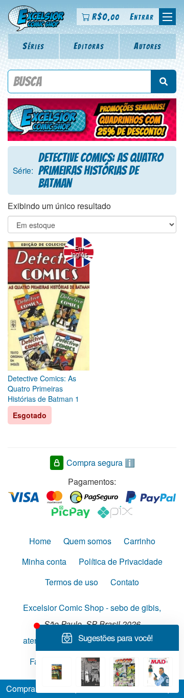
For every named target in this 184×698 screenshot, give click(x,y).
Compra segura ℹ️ (100, 462)
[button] (167, 16)
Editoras (89, 46)
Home (40, 541)
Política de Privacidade (121, 561)
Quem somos (87, 541)
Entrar (142, 17)
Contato (124, 582)
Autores (148, 46)
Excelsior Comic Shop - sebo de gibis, (92, 607)
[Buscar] (163, 81)
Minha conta (44, 561)
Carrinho (139, 541)
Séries (33, 46)
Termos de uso (71, 582)
